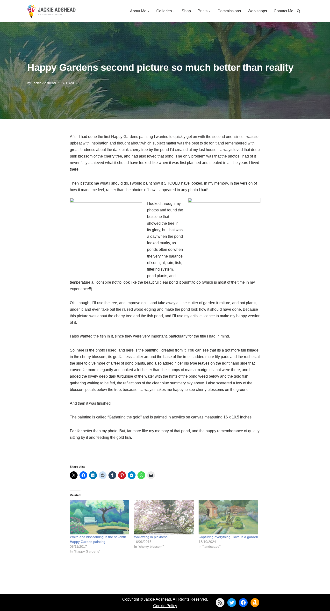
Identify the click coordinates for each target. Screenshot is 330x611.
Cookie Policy (165, 606)
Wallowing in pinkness (150, 537)
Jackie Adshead (44, 83)
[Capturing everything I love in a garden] (228, 517)
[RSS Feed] (220, 602)
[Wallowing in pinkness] (164, 517)
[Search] (298, 11)
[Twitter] (231, 602)
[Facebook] (243, 602)
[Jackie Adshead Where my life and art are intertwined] (51, 11)
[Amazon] (255, 602)
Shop (186, 11)
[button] (149, 11)
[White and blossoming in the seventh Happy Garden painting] (99, 517)
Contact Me (283, 11)
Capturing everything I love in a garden (228, 537)
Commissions (229, 11)
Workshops (257, 11)
